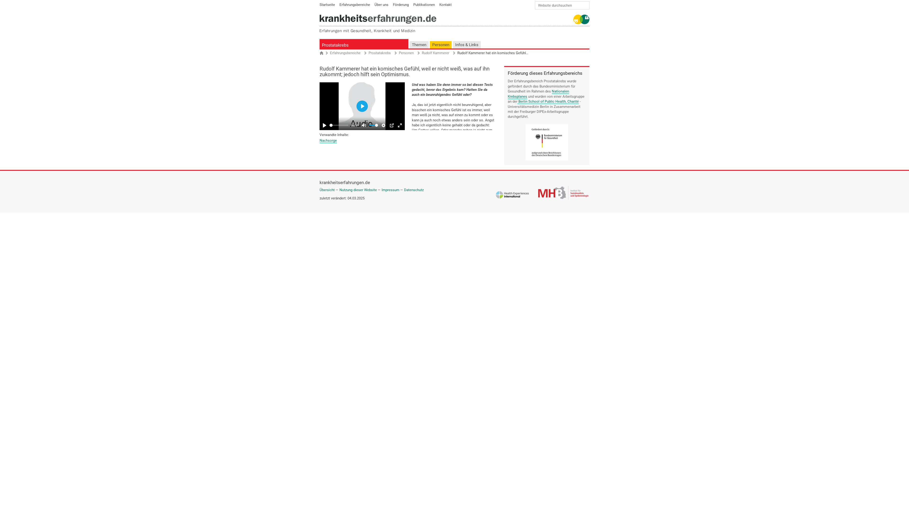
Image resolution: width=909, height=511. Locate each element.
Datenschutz (414, 190)
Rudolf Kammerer (435, 53)
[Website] (378, 19)
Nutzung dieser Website (358, 190)
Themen (419, 45)
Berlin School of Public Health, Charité (548, 101)
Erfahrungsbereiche (345, 53)
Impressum (390, 190)
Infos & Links (466, 45)
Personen (440, 45)
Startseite (323, 53)
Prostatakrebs (335, 45)
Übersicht (327, 190)
